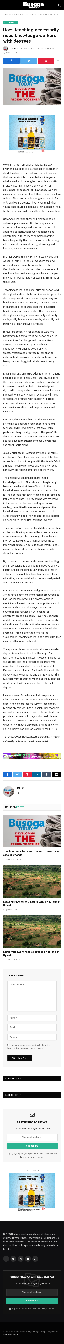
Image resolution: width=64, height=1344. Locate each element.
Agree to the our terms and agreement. (33, 1309)
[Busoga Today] (33, 5)
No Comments (47, 48)
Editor (15, 48)
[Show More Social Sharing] (58, 61)
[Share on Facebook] (11, 61)
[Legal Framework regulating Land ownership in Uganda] (32, 881)
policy (41, 1309)
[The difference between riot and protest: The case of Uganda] (32, 831)
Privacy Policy (26, 1157)
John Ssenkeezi (10, 1334)
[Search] (59, 5)
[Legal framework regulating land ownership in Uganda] (32, 931)
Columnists (10, 23)
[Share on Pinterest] (46, 61)
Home (6, 14)
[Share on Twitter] (28, 61)
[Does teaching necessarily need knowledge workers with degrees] (32, 86)
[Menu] (5, 5)
